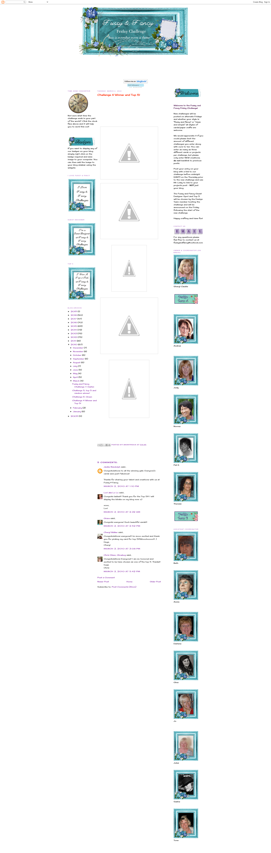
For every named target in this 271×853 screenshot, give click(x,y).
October (77, 355)
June (76, 370)
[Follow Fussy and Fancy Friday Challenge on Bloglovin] (135, 83)
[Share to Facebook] (106, 445)
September (79, 359)
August (77, 362)
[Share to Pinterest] (109, 445)
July (75, 366)
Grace (107, 518)
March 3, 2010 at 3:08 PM (122, 549)
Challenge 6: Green (82, 397)
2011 (74, 341)
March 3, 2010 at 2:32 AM (122, 512)
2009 (75, 416)
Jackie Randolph (112, 467)
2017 (74, 319)
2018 (74, 315)
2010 (74, 344)
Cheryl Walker (111, 532)
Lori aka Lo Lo (111, 492)
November (78, 351)
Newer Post (103, 581)
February (78, 408)
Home (129, 581)
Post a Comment (106, 577)
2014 (74, 330)
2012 (74, 337)
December (78, 348)
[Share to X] (104, 445)
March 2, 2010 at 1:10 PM (121, 486)
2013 (74, 333)
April (75, 377)
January (77, 411)
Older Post (155, 581)
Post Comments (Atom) (124, 587)
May (75, 373)
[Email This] (98, 445)
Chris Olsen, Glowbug (115, 555)
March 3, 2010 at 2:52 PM (122, 526)
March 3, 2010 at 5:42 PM (122, 571)
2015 (74, 326)
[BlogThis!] (101, 445)
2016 (74, 322)
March (76, 381)
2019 (74, 311)
